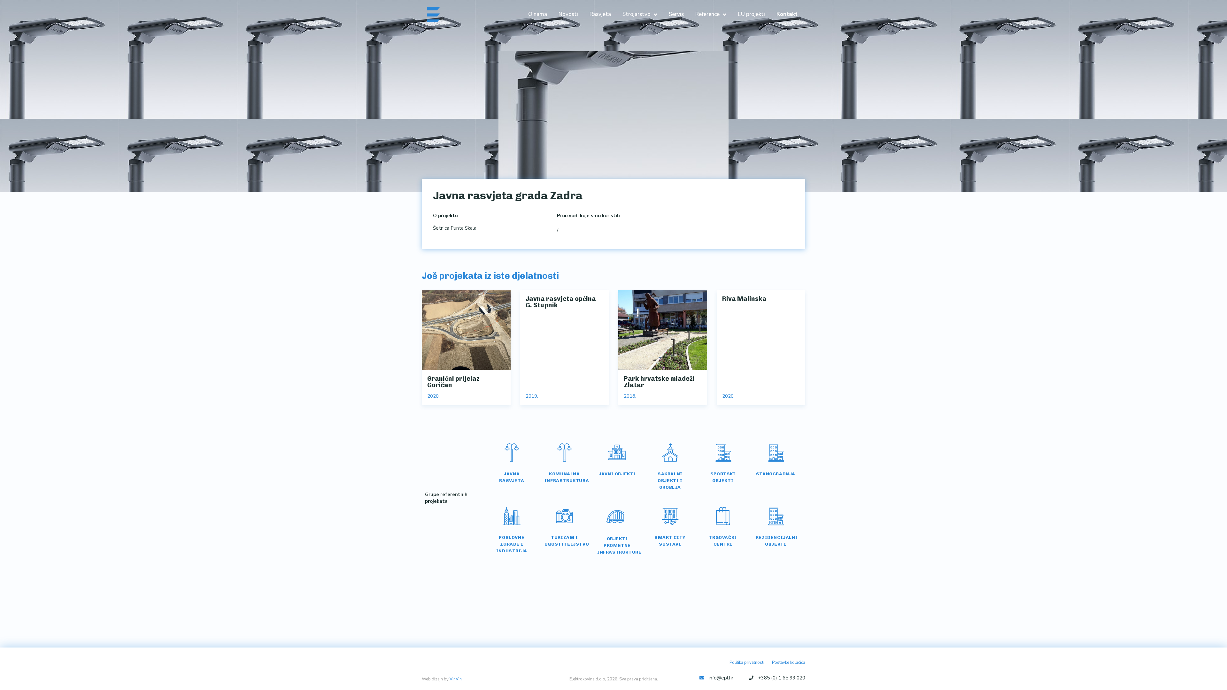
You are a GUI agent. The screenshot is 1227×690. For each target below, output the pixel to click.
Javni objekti (617, 474)
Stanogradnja (775, 474)
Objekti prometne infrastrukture (619, 545)
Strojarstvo (636, 14)
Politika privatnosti (746, 662)
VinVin (456, 679)
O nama (537, 14)
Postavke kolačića (788, 662)
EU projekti (751, 14)
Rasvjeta (600, 14)
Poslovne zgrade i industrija (511, 544)
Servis (676, 14)
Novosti (568, 14)
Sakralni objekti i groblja (670, 480)
